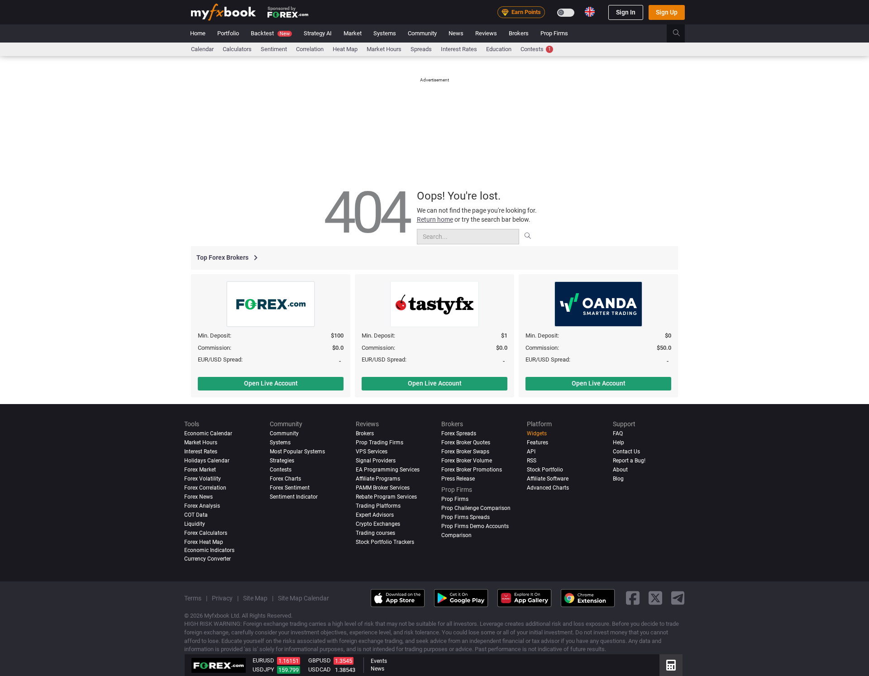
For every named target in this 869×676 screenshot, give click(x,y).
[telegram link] (678, 598)
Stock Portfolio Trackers (385, 541)
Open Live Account (271, 383)
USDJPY (263, 669)
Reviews (486, 33)
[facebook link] (633, 598)
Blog (618, 478)
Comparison (456, 535)
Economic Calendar (208, 433)
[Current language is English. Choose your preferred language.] (589, 11)
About (620, 469)
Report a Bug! (629, 460)
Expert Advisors (375, 514)
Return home (435, 219)
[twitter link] (655, 598)
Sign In (625, 12)
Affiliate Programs (378, 478)
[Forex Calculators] (671, 665)
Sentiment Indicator (294, 496)
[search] (681, 33)
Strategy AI (318, 33)
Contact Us (626, 451)
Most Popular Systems (297, 451)
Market (353, 33)
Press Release (458, 478)
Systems (384, 33)
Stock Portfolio (545, 469)
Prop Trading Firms (379, 442)
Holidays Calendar (206, 460)
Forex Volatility (202, 478)
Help (618, 442)
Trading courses (375, 532)
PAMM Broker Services (383, 487)
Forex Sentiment (290, 487)
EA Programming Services (388, 469)
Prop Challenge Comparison (476, 508)
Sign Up (667, 12)
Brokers (519, 33)
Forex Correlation (205, 487)
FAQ (618, 433)
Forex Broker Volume (466, 460)
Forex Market (200, 469)
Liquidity (194, 523)
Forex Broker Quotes (465, 442)
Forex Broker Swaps (465, 451)
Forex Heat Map (203, 541)
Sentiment (274, 49)
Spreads (421, 49)
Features (537, 442)
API (531, 451)
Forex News (198, 496)
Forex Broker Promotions (471, 469)
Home (197, 33)
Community (422, 33)
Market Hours (384, 49)
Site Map (255, 597)
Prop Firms (554, 33)
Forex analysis (202, 505)
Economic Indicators (209, 550)
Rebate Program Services (386, 496)
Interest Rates (459, 49)
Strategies (282, 460)
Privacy (222, 597)
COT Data (196, 514)
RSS (531, 460)
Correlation (310, 49)
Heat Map (345, 49)
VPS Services (371, 451)
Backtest (270, 33)
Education (498, 49)
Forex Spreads (458, 433)
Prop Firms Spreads (465, 517)
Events (379, 661)
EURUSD (263, 660)
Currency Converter (207, 558)
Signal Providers (376, 460)
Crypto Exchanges (378, 523)
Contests (535, 49)
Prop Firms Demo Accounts (475, 526)
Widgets (537, 433)
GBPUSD (319, 660)
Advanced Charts (548, 487)
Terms (192, 597)
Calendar (202, 49)
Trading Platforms (378, 505)
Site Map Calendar (303, 597)
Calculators (237, 49)
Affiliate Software (547, 478)
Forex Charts (285, 478)
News (456, 33)
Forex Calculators (205, 532)
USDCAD (319, 669)
